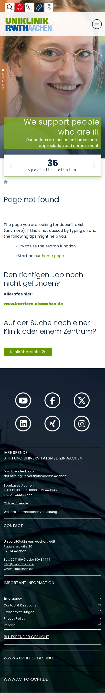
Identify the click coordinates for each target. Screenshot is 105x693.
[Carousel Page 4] (3, 81)
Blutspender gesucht (26, 637)
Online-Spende (16, 503)
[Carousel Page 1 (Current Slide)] (3, 70)
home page (53, 256)
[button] (11, 165)
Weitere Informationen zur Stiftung (30, 512)
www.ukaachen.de (18, 569)
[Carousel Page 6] (3, 88)
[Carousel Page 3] (3, 77)
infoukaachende (19, 564)
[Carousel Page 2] (3, 74)
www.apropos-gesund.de (31, 658)
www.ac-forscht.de (26, 679)
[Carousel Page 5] (3, 85)
